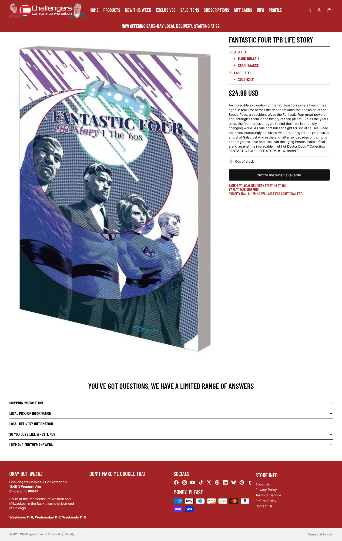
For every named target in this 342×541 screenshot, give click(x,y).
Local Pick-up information (30, 413)
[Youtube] (192, 482)
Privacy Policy (266, 490)
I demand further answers (31, 444)
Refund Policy (265, 501)
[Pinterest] (242, 482)
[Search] (309, 10)
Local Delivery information (31, 423)
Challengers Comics (33, 534)
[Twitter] (209, 482)
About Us (262, 484)
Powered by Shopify (61, 534)
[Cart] (329, 10)
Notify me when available (279, 175)
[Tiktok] (201, 482)
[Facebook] (176, 482)
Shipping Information (26, 402)
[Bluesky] (233, 482)
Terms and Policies (320, 534)
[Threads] (217, 482)
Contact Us (263, 506)
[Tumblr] (250, 482)
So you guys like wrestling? (32, 434)
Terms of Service (268, 495)
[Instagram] (184, 482)
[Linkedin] (225, 482)
